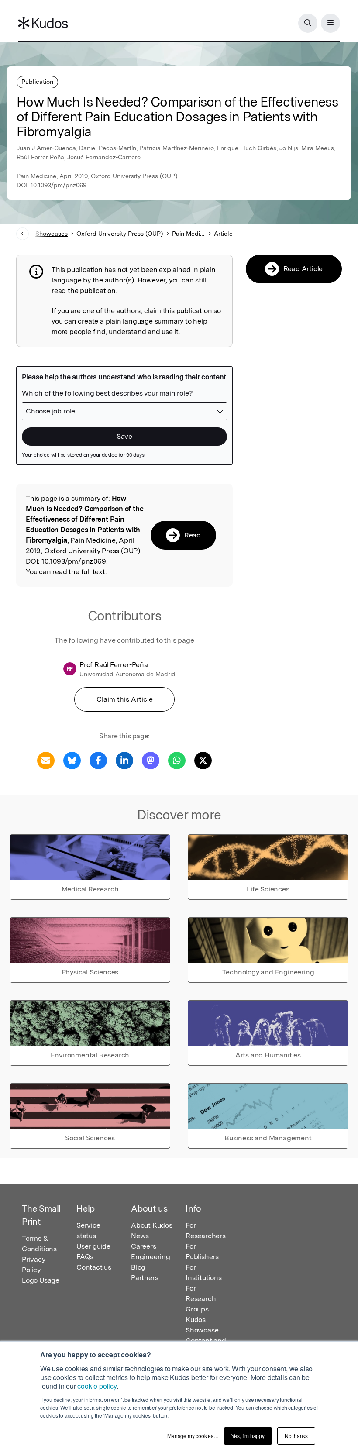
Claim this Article (124, 699)
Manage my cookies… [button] (192, 1435)
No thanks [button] (296, 1435)
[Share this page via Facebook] (98, 760)
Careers (143, 1246)
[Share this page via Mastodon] (151, 760)
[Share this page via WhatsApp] (177, 760)
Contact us (93, 1267)
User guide (93, 1246)
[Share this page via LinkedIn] (124, 760)
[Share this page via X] (203, 760)
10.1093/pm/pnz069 (58, 185)
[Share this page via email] (46, 760)
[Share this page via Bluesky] (72, 760)
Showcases (51, 233)
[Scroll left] (22, 233)
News (140, 1236)
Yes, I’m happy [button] (248, 1435)
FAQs (84, 1257)
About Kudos (151, 1225)
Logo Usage (40, 1280)
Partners (144, 1278)
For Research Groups (201, 1298)
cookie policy (96, 1386)
